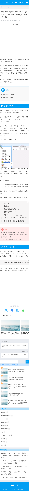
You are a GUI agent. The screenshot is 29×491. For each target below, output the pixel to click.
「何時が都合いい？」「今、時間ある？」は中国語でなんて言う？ (14, 467)
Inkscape (4, 422)
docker (4, 418)
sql (10, 315)
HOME (15, 485)
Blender (4, 412)
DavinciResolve (7, 415)
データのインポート (8, 97)
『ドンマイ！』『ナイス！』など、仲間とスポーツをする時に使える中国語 (14, 462)
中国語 (4, 438)
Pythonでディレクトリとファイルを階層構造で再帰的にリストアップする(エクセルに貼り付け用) (14, 455)
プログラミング (6, 435)
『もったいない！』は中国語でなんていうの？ (14, 477)
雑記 (3, 445)
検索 (27, 361)
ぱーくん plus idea (14, 2)
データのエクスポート (8, 94)
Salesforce (5, 428)
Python (4, 425)
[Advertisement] (14, 42)
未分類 (4, 441)
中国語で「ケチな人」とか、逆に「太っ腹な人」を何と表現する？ (13, 473)
